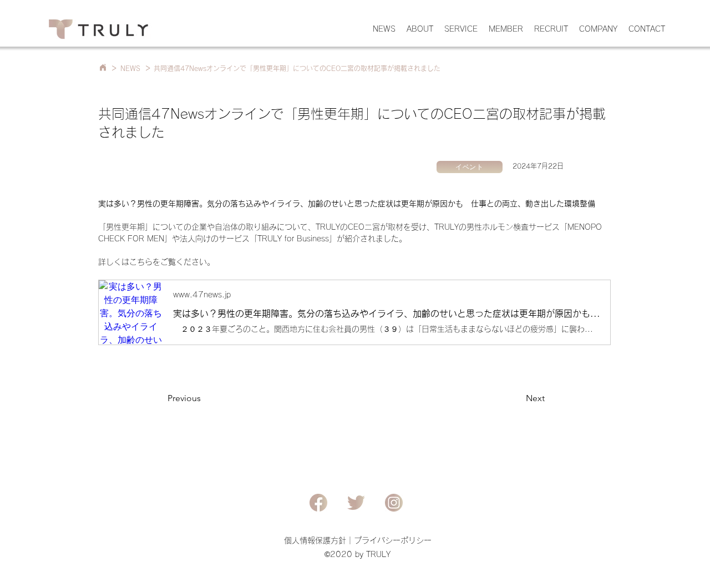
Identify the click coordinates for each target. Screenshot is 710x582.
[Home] (102, 67)
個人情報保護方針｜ (319, 540)
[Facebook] (318, 503)
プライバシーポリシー (393, 540)
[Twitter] (356, 503)
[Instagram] (394, 503)
